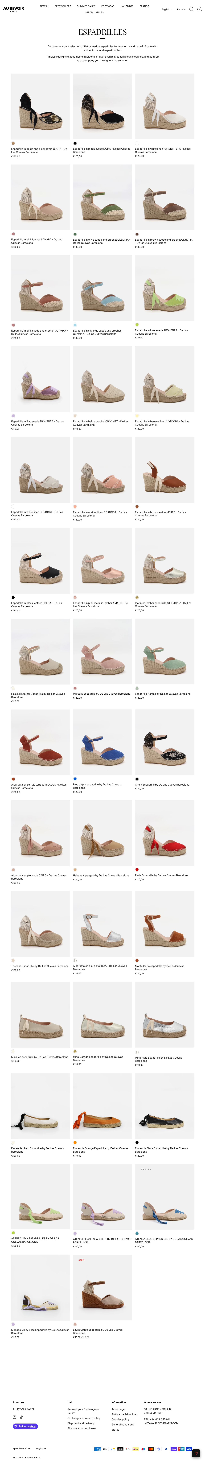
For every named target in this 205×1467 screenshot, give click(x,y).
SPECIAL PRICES (94, 12)
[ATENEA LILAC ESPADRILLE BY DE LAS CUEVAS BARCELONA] (102, 1197)
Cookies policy (120, 1419)
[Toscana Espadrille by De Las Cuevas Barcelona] (40, 924)
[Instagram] (14, 1416)
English (165, 9)
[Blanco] (137, 143)
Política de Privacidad (124, 1414)
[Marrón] (137, 234)
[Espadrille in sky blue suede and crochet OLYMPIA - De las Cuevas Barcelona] (102, 288)
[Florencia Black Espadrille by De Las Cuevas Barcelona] (164, 1106)
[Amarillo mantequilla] (137, 416)
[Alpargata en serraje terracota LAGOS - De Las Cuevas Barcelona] (40, 742)
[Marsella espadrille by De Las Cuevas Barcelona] (102, 651)
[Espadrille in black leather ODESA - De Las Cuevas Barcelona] (40, 561)
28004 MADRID (153, 1413)
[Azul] (75, 779)
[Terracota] (13, 779)
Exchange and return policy (84, 1418)
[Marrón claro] (137, 507)
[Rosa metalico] (75, 597)
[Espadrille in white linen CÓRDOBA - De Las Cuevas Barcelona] (40, 470)
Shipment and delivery (81, 1423)
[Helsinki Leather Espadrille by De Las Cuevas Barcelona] (40, 652)
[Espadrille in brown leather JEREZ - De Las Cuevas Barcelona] (164, 470)
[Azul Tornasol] (137, 1233)
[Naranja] (75, 1143)
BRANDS (144, 6)
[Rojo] (137, 870)
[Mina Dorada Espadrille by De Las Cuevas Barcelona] (102, 1015)
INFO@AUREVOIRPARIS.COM (161, 1423)
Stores (115, 1429)
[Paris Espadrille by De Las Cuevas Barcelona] (164, 833)
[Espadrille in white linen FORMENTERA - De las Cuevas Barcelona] (164, 106)
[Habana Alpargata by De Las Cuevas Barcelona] (102, 833)
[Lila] (13, 416)
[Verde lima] (137, 325)
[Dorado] (137, 597)
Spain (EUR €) (20, 1448)
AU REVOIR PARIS (23, 1409)
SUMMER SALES (86, 6)
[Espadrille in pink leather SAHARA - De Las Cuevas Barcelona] (40, 197)
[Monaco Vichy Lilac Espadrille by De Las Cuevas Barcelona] (40, 1287)
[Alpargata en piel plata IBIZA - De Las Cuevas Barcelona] (102, 924)
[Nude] (13, 870)
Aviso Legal (118, 1409)
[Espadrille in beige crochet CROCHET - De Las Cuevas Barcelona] (102, 379)
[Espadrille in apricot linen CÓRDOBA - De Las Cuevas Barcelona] (102, 470)
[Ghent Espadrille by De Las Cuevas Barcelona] (164, 742)
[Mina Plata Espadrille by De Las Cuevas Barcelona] (164, 1015)
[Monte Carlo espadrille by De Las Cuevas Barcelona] (164, 924)
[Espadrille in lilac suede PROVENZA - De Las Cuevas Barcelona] (40, 379)
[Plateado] (75, 960)
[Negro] (75, 143)
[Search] (191, 9)
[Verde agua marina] (137, 688)
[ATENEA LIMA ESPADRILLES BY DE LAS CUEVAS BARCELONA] (40, 1196)
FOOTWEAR (107, 6)
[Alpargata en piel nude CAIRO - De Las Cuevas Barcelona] (40, 833)
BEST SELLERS (63, 6)
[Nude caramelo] (75, 870)
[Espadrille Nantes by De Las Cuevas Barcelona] (164, 652)
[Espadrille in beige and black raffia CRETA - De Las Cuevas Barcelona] (40, 107)
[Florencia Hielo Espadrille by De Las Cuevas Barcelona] (40, 1106)
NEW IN (44, 6)
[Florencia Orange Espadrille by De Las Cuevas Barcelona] (102, 1106)
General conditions (122, 1424)
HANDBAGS (126, 6)
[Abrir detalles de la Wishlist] (196, 1453)
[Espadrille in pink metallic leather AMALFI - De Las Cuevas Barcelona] (102, 561)
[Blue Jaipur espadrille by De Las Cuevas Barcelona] (102, 742)
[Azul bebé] (75, 325)
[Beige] (75, 416)
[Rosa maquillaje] (13, 234)
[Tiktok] (21, 1416)
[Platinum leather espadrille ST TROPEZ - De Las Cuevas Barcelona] (164, 561)
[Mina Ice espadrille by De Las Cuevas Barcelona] (40, 1015)
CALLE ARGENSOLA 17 (157, 1409)
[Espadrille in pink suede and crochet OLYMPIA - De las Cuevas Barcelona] (40, 288)
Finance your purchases (82, 1428)
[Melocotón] (75, 507)
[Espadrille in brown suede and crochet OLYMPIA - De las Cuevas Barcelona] (164, 197)
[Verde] (75, 234)
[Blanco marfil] (13, 688)
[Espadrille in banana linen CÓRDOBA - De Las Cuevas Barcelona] (164, 379)
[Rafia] (13, 143)
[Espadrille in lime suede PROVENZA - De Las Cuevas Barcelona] (164, 288)
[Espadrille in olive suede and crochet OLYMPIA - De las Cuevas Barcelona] (102, 197)
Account (181, 9)
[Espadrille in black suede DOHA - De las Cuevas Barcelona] (102, 106)
